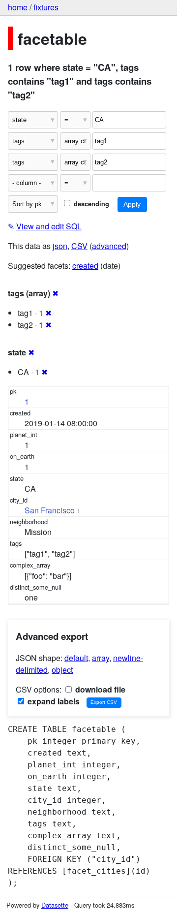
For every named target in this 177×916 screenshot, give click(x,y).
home (18, 7)
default (76, 657)
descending (90, 203)
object (62, 669)
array (100, 657)
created (85, 265)
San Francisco (50, 510)
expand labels (53, 701)
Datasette (54, 905)
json (60, 246)
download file (99, 689)
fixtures (46, 7)
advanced (109, 246)
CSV (79, 246)
